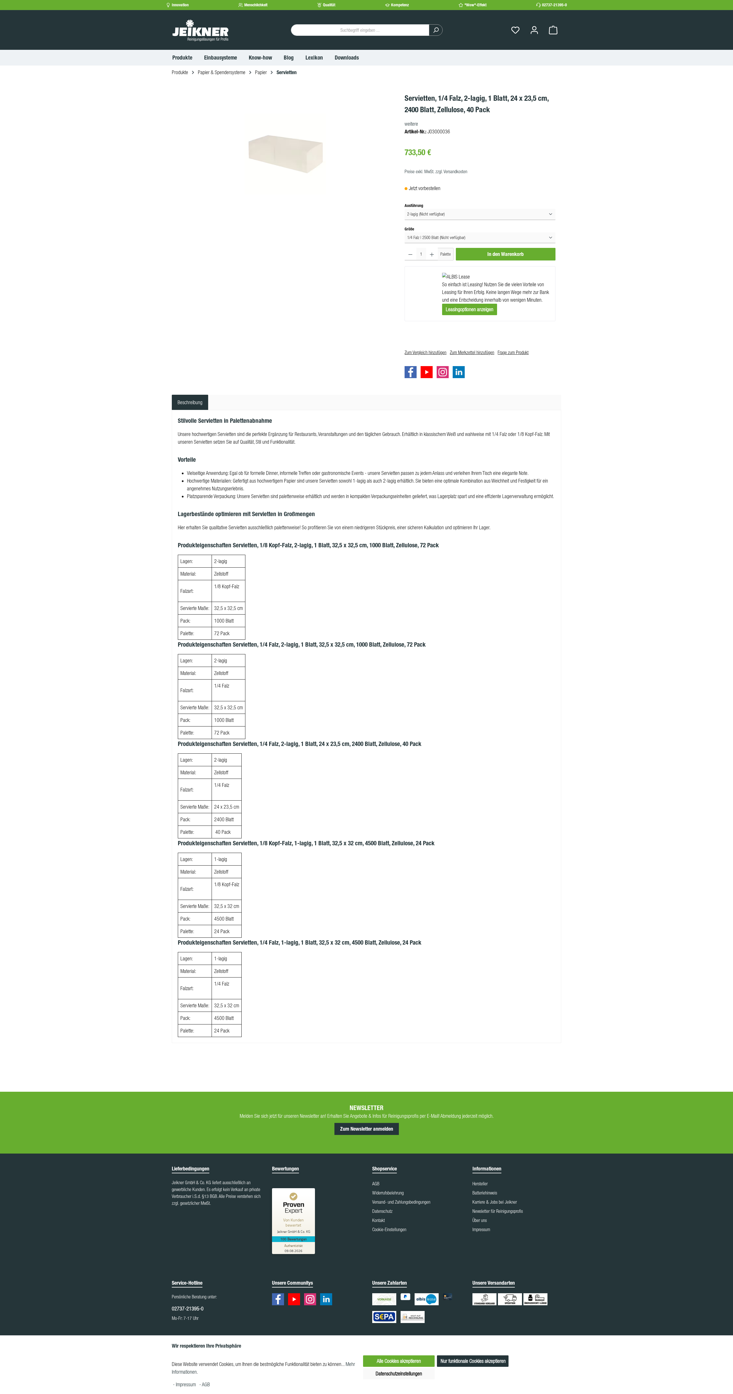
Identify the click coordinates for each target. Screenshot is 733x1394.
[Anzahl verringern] (410, 254)
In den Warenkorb (505, 254)
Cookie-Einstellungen (389, 1229)
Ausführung (414, 205)
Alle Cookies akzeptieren (399, 1361)
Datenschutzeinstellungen (399, 1374)
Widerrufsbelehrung (388, 1192)
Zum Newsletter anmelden (366, 1129)
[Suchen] (436, 30)
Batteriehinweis (484, 1192)
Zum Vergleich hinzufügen (425, 352)
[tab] (190, 402)
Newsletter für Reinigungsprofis (497, 1211)
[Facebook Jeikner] (412, 373)
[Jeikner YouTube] (428, 373)
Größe (409, 229)
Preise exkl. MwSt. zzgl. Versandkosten (436, 171)
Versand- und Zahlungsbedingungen (401, 1202)
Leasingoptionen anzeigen (469, 309)
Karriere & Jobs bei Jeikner (494, 1202)
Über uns (479, 1220)
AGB (375, 1183)
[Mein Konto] (534, 30)
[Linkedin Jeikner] (460, 373)
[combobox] (360, 30)
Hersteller (480, 1183)
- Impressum (185, 1384)
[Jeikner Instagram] (444, 373)
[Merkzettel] (515, 30)
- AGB (204, 1384)
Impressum (481, 1229)
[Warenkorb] (553, 30)
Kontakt (378, 1220)
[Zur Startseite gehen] (200, 30)
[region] (285, 154)
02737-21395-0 (554, 5)
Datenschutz (382, 1211)
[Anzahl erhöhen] (432, 254)
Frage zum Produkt (513, 352)
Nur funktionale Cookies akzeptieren (473, 1361)
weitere (411, 124)
